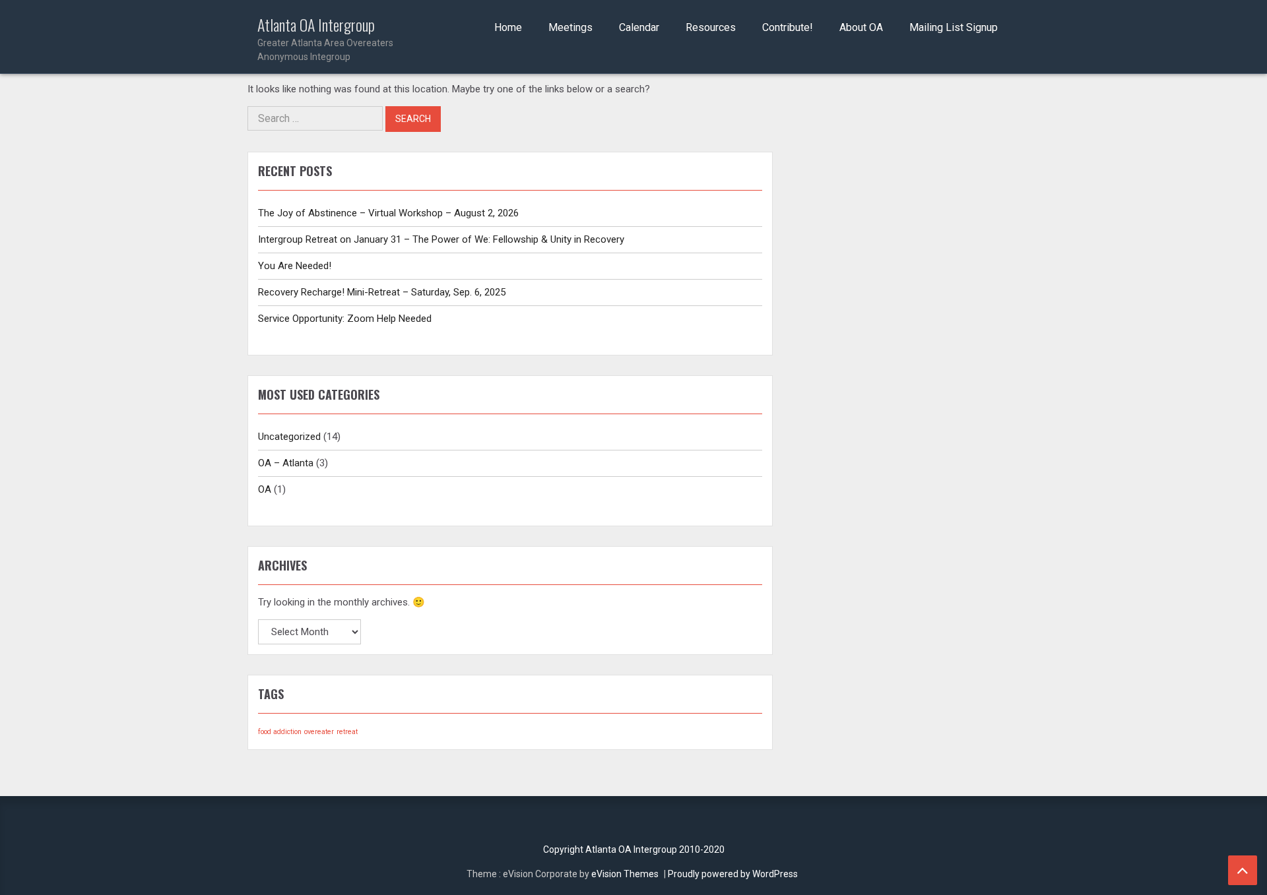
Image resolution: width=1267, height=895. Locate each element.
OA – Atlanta (285, 463)
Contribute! (787, 27)
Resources (711, 27)
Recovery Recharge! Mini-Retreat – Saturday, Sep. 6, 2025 (381, 292)
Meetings (570, 27)
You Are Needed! (294, 266)
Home (508, 27)
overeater (319, 731)
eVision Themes (625, 874)
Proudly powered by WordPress (733, 874)
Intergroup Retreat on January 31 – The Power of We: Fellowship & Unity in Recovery (441, 239)
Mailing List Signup (953, 27)
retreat (347, 731)
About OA (861, 27)
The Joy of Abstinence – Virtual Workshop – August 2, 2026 (388, 213)
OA (264, 489)
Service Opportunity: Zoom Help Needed (345, 318)
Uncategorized (289, 437)
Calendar (639, 27)
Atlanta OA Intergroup (325, 39)
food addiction (280, 731)
